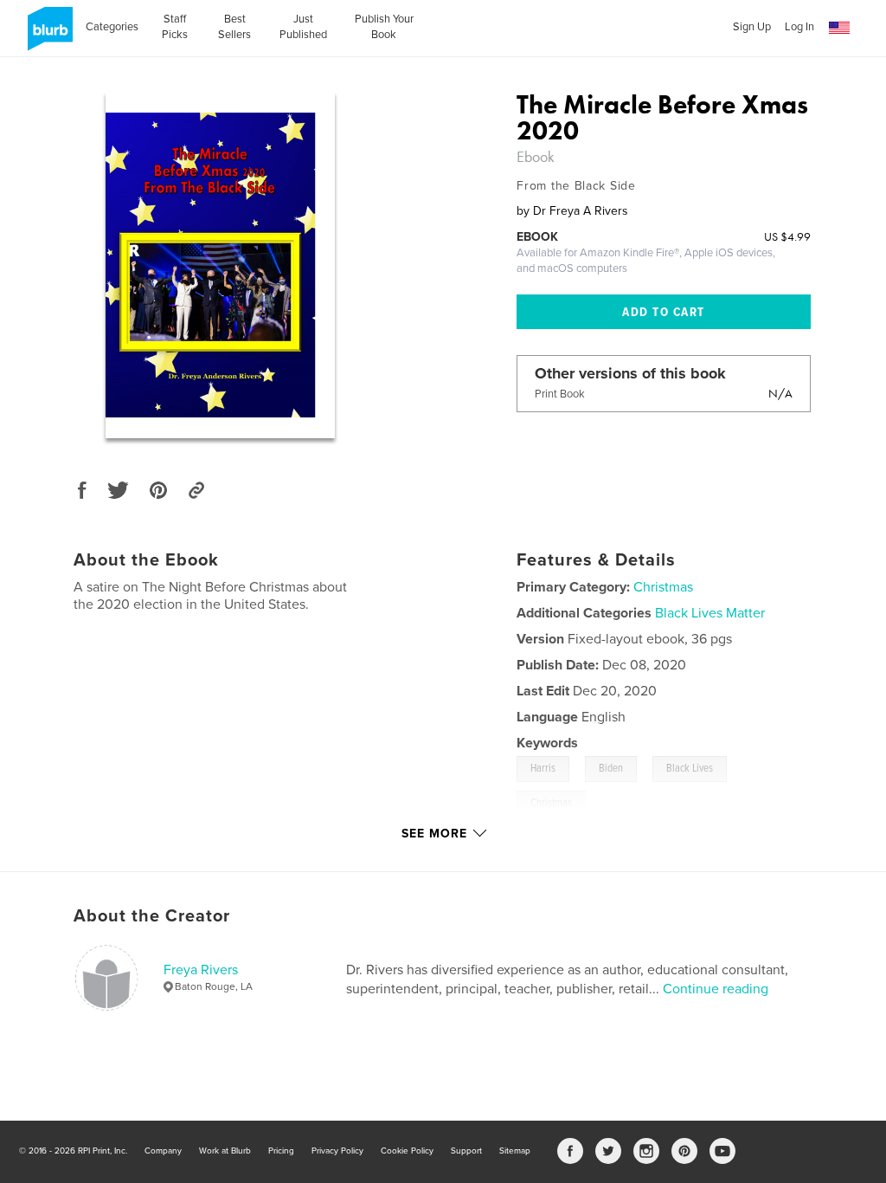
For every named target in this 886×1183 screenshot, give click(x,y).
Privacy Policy (337, 1151)
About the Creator (152, 916)
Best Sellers (234, 27)
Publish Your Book (384, 27)
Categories (112, 27)
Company (163, 1151)
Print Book (560, 394)
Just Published (303, 27)
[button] (839, 28)
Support (466, 1151)
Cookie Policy (407, 1151)
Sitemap (514, 1151)
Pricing (281, 1151)
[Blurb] (47, 35)
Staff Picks (175, 27)
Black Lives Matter (710, 613)
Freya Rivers (201, 970)
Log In (799, 27)
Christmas (663, 587)
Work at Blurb (225, 1151)
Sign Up (752, 27)
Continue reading (715, 989)
